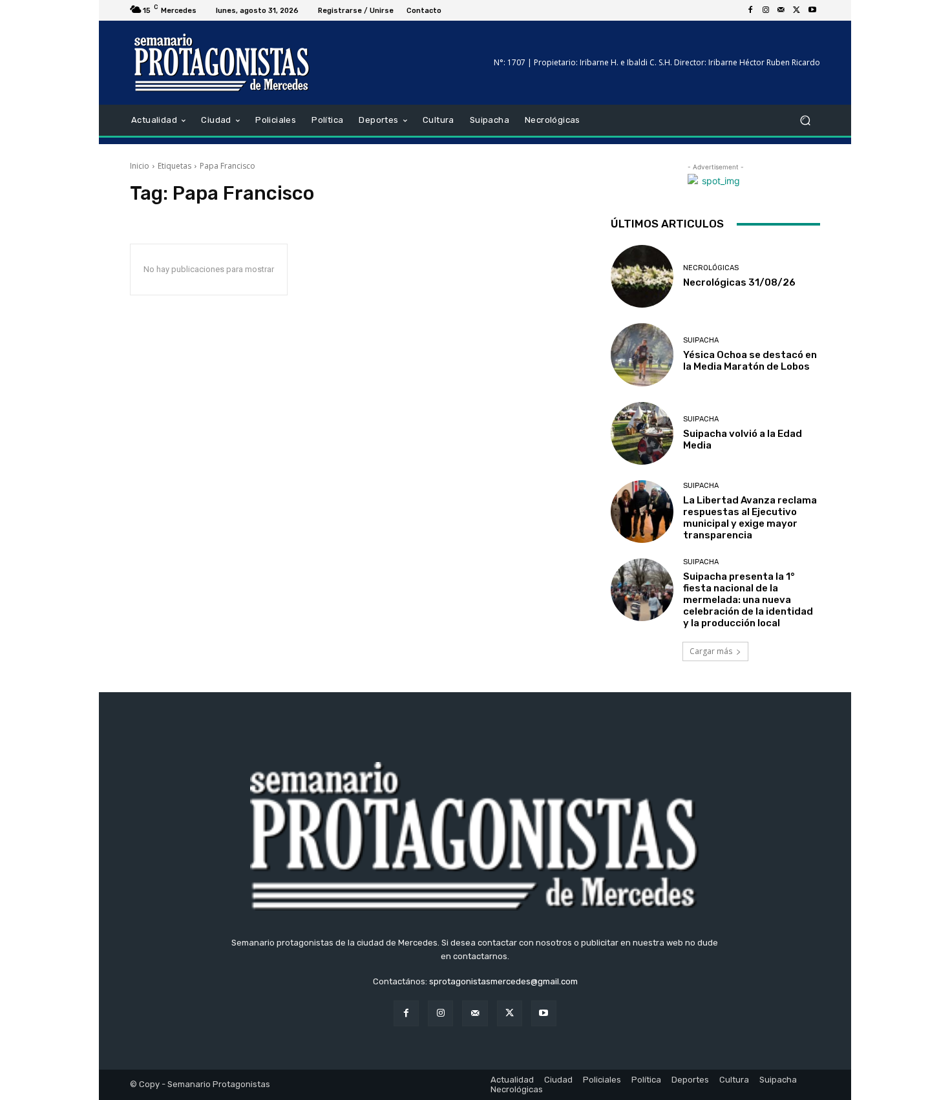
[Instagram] (766, 10)
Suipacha (701, 340)
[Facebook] (750, 10)
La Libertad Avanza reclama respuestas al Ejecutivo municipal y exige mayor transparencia (750, 517)
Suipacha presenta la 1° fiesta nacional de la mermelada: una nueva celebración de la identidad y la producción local (748, 600)
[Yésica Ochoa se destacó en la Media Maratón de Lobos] (642, 354)
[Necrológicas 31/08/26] (642, 276)
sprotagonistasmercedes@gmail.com (503, 981)
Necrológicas (711, 267)
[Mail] (781, 10)
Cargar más (711, 651)
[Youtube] (812, 10)
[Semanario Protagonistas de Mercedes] (222, 63)
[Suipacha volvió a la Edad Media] (642, 433)
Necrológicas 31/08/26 (739, 282)
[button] (805, 120)
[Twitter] (797, 10)
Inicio (139, 165)
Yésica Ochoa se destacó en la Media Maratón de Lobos (750, 360)
